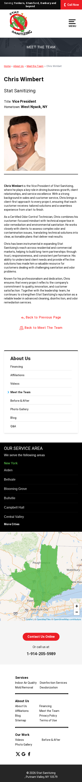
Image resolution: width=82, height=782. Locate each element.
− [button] (76, 612)
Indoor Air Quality (26, 682)
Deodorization (49, 687)
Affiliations (17, 375)
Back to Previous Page (43, 317)
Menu (72, 26)
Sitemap (20, 720)
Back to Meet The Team (42, 328)
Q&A (13, 426)
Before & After (19, 400)
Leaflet (29, 619)
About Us (20, 358)
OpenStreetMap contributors (67, 619)
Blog (13, 417)
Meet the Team (20, 392)
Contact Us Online (41, 637)
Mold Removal (24, 687)
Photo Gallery (19, 409)
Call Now (73, 4)
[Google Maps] (23, 754)
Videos (15, 383)
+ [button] (76, 606)
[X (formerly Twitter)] (18, 754)
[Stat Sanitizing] (20, 23)
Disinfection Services (53, 682)
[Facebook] (29, 754)
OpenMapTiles (44, 619)
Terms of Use (48, 720)
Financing (16, 366)
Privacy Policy (48, 715)
